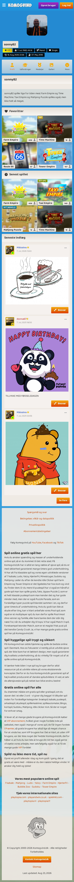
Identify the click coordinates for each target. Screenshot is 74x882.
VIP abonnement (16, 721)
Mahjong (20, 783)
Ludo (30, 783)
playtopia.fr (44, 801)
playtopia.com (18, 797)
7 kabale (9, 783)
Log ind (66, 5)
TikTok (60, 543)
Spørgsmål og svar (37, 512)
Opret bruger (48, 5)
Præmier (9, 729)
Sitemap (37, 867)
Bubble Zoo (24, 787)
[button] (67, 67)
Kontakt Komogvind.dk (37, 859)
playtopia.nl (30, 801)
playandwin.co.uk (37, 797)
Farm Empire (49, 783)
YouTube (36, 543)
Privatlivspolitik (37, 525)
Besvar (62, 310)
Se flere (63, 500)
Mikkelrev (22, 248)
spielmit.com (55, 797)
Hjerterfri (63, 783)
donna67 (21, 319)
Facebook (47, 543)
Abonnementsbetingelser (37, 531)
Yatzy (38, 783)
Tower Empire (49, 787)
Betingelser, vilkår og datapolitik (37, 519)
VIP (20, 748)
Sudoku (36, 787)
